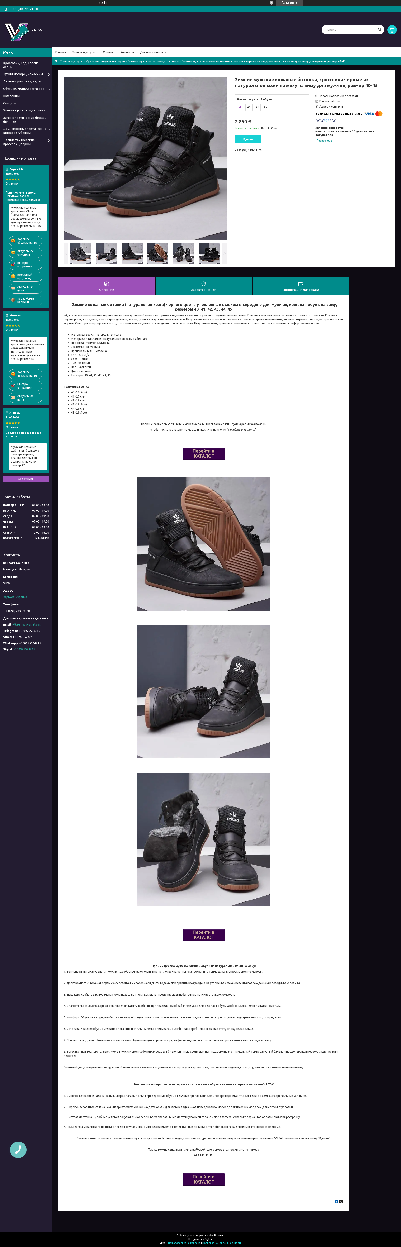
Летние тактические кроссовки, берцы (19, 142)
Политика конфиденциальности (222, 1243)
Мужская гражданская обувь (105, 61)
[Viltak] (16, 29)
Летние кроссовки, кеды (22, 81)
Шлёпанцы (11, 96)
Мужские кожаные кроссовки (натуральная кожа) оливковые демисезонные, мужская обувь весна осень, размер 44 (27, 350)
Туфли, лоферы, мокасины (23, 74)
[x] (341, 1202)
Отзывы (108, 52)
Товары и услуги (83, 52)
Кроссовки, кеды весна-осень (21, 65)
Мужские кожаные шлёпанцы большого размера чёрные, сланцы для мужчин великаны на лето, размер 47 (25, 456)
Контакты (127, 52)
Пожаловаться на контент (184, 1243)
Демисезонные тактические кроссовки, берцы (24, 130)
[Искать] (379, 29)
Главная (60, 52)
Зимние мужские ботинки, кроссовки (153, 61)
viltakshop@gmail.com (26, 624)
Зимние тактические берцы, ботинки (24, 119)
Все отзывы (26, 478)
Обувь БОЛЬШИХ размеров (23, 88)
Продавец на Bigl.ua (200, 1239)
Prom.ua (219, 1235)
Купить (248, 139)
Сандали (9, 103)
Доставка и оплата (153, 52)
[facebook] (336, 1202)
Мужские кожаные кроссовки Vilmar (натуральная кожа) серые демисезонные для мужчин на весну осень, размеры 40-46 (26, 217)
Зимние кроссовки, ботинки (24, 110)
